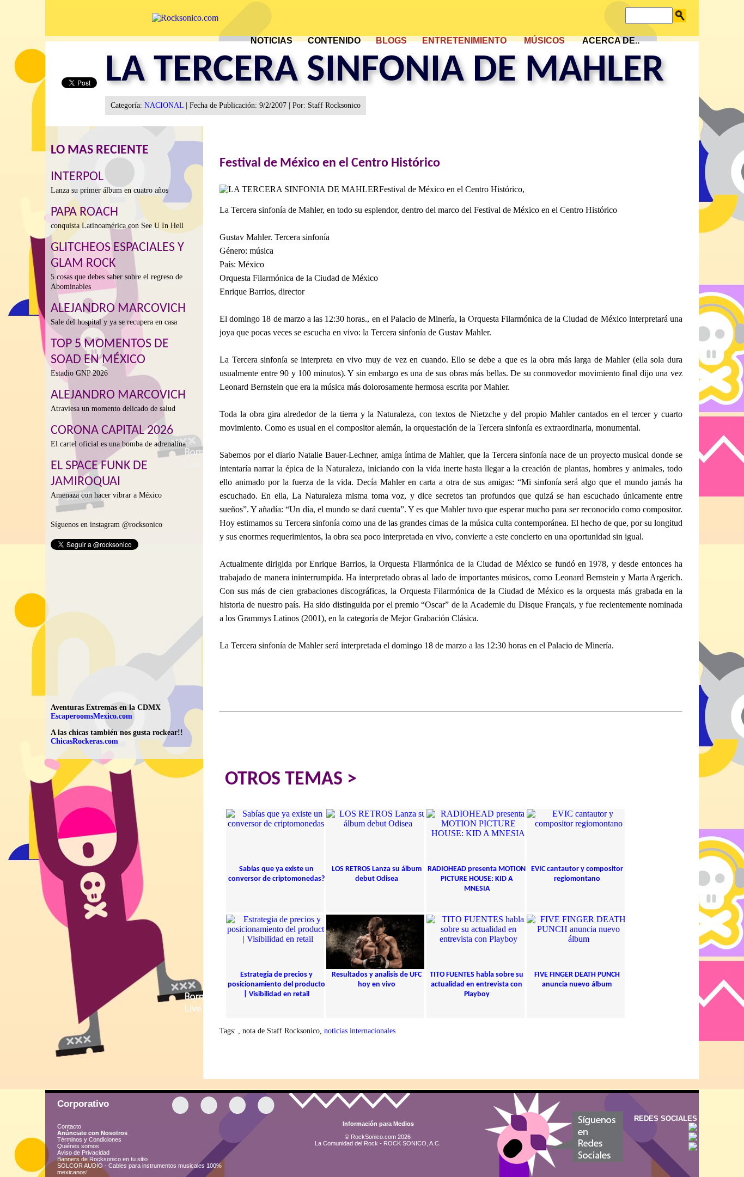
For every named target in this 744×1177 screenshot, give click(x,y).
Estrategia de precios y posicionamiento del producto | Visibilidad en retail (276, 984)
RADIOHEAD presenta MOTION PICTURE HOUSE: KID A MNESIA (477, 879)
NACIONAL (164, 105)
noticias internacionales (359, 1031)
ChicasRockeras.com (84, 741)
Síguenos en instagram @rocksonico (106, 524)
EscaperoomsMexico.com (91, 716)
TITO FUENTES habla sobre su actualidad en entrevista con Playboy (476, 984)
